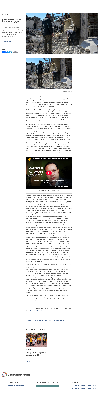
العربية (3, 45)
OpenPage (29, 320)
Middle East (48, 320)
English (77, 385)
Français (82, 385)
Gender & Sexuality (38, 320)
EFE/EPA (69, 91)
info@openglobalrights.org (16, 385)
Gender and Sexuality (58, 320)
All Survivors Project (31, 124)
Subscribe (47, 386)
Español (28, 361)
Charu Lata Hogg (7, 41)
